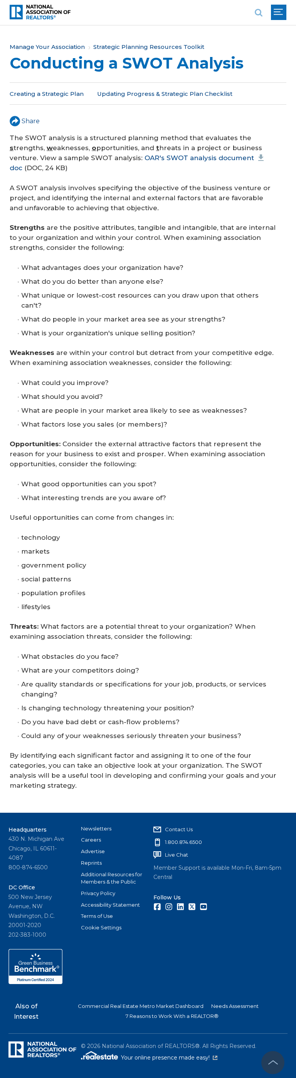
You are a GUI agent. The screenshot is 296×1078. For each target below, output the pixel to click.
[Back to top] (272, 1062)
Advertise (93, 851)
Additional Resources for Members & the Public (111, 878)
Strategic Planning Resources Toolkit (148, 46)
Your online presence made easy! (169, 1057)
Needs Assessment (235, 1006)
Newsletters (96, 828)
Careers (91, 840)
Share (31, 121)
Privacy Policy (98, 893)
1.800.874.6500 (183, 842)
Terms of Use (97, 916)
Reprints (91, 863)
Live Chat (176, 855)
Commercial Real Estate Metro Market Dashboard (141, 1006)
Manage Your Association (47, 46)
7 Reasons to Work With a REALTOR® (172, 1016)
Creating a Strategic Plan (47, 93)
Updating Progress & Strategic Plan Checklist (164, 93)
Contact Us (179, 829)
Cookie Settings (101, 927)
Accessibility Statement (110, 905)
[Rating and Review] (35, 982)
